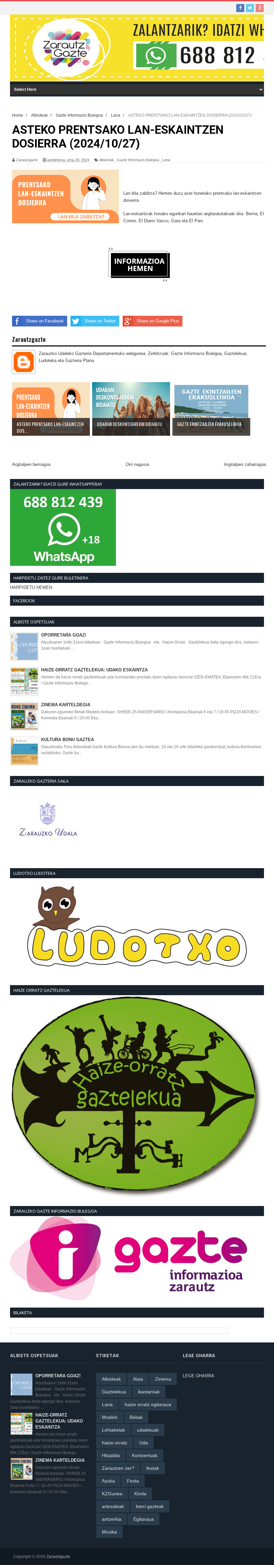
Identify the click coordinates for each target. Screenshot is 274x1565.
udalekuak (148, 1430)
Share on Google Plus (158, 320)
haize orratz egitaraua (148, 1404)
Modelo (110, 1417)
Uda (143, 1442)
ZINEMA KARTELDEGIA (65, 704)
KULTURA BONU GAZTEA (67, 739)
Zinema (163, 1379)
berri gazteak (150, 1506)
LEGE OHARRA (198, 1375)
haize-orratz (114, 1442)
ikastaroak (149, 1391)
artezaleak (113, 1506)
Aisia (138, 1379)
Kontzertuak (144, 1455)
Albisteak (106, 160)
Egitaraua (143, 1519)
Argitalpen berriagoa (31, 464)
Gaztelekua (114, 1391)
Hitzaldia (111, 1455)
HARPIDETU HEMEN (31, 587)
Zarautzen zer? (118, 1468)
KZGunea (112, 1493)
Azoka (108, 1481)
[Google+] (260, 8)
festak (152, 1468)
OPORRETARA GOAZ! (63, 635)
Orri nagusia (137, 464)
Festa (133, 1481)
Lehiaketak (113, 1430)
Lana (166, 160)
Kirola (140, 1493)
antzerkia (111, 1519)
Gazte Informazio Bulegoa (138, 160)
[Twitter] (250, 8)
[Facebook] (240, 8)
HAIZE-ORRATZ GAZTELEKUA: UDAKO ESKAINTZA (94, 669)
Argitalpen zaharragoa (245, 464)
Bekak (136, 1417)
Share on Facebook (45, 320)
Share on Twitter (100, 320)
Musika (109, 1531)
